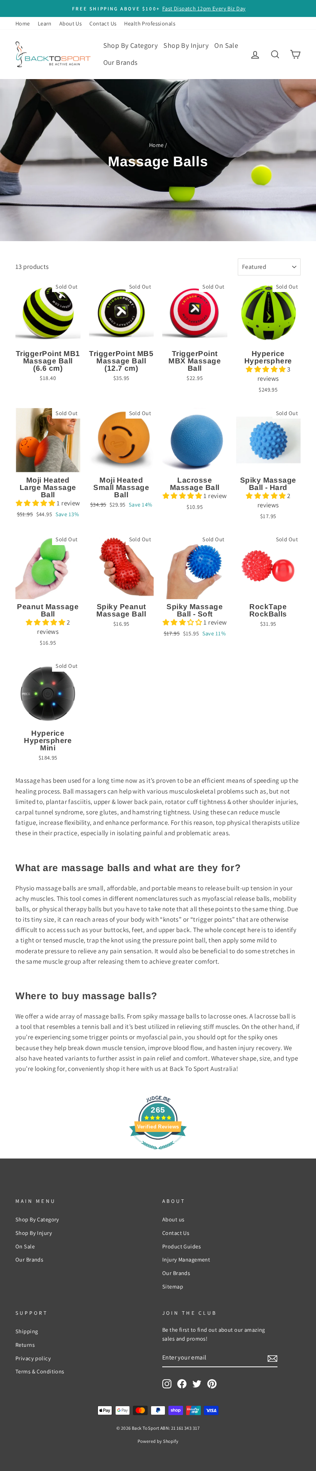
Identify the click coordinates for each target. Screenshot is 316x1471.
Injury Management (186, 1259)
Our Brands (120, 62)
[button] (266, 369)
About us (173, 1219)
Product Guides (181, 1246)
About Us (70, 23)
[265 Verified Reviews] (158, 1153)
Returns (25, 1344)
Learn (45, 23)
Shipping (26, 1331)
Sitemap (172, 1286)
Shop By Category (130, 45)
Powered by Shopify (158, 1441)
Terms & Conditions (39, 1371)
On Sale (226, 45)
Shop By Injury (185, 45)
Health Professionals (149, 23)
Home (22, 23)
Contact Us (102, 23)
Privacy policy (33, 1358)
